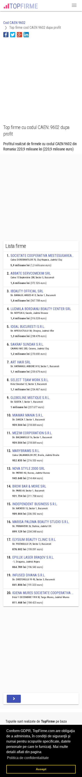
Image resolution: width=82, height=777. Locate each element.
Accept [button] (41, 769)
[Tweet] (12, 34)
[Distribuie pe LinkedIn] (26, 34)
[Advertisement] (41, 78)
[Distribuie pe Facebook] (6, 34)
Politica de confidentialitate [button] (28, 758)
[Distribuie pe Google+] (19, 34)
